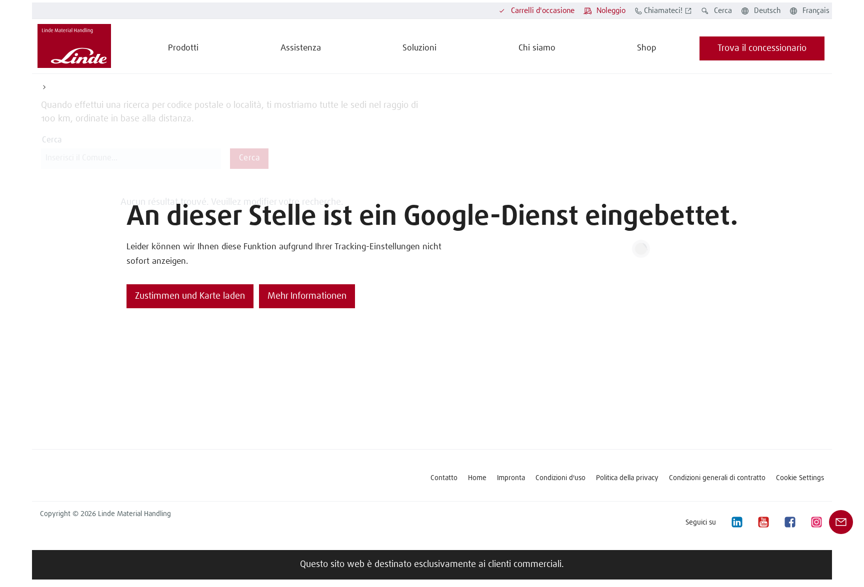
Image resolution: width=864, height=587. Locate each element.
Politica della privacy (627, 478)
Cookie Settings (800, 478)
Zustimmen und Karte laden (190, 296)
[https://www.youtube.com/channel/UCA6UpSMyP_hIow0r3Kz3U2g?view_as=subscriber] (763, 522)
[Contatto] (841, 522)
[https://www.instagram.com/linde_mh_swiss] (816, 522)
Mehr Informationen (307, 296)
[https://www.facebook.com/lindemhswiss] (790, 522)
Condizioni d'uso (561, 478)
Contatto (444, 478)
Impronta (511, 478)
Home (477, 478)
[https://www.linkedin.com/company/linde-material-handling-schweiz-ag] (736, 522)
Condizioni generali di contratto (717, 478)
